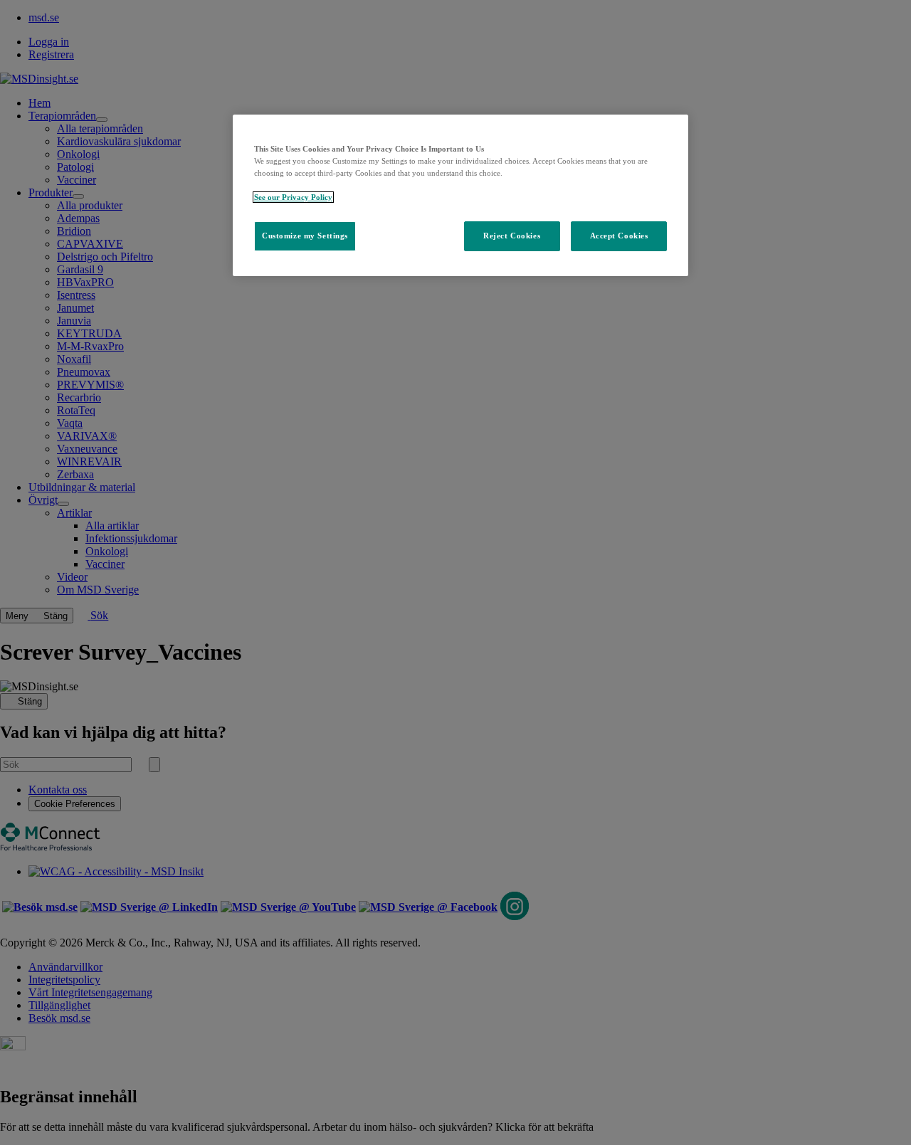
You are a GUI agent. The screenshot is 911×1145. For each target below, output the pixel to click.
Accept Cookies (619, 235)
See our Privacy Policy (293, 197)
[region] (460, 195)
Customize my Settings (305, 235)
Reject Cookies (511, 235)
